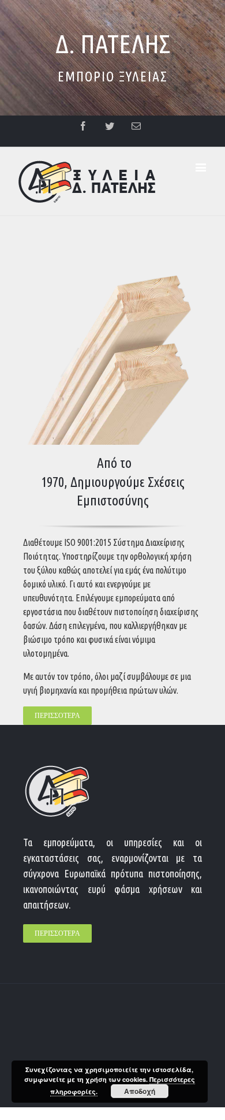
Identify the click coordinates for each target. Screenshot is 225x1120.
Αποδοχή (139, 1091)
